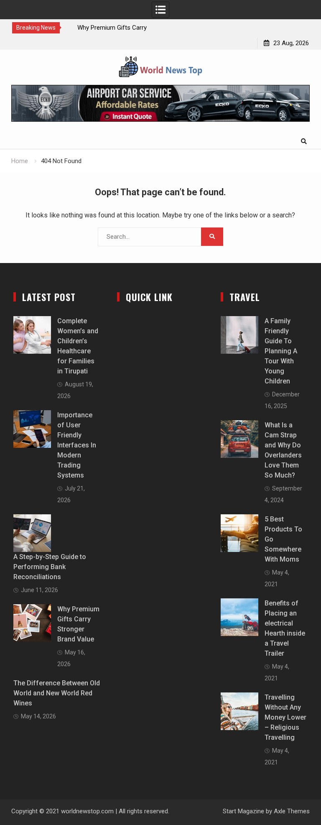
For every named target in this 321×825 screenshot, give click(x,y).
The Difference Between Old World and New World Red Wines (56, 693)
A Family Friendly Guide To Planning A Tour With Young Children (281, 351)
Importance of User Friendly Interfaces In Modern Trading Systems (76, 445)
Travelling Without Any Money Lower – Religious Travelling (285, 717)
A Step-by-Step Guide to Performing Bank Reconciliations (49, 567)
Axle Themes (292, 811)
